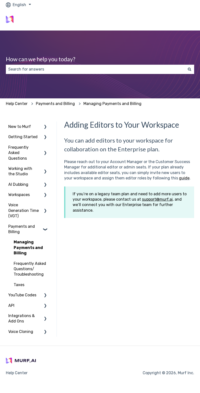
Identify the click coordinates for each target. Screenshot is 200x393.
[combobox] (95, 69)
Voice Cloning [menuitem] (20, 331)
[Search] (189, 69)
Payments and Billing (55, 103)
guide (184, 178)
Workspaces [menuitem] (19, 194)
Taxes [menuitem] (19, 284)
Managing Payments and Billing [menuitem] (28, 247)
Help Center (17, 103)
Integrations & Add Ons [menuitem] (21, 318)
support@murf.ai (157, 199)
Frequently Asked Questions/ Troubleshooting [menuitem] (30, 269)
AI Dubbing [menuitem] (18, 184)
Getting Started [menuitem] (23, 136)
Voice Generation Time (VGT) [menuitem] (23, 210)
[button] (45, 127)
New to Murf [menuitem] (19, 126)
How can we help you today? (40, 59)
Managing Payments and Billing (112, 103)
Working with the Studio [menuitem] (20, 171)
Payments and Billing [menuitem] (21, 229)
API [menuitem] (11, 305)
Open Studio (178, 20)
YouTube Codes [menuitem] (22, 295)
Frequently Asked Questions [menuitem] (18, 153)
